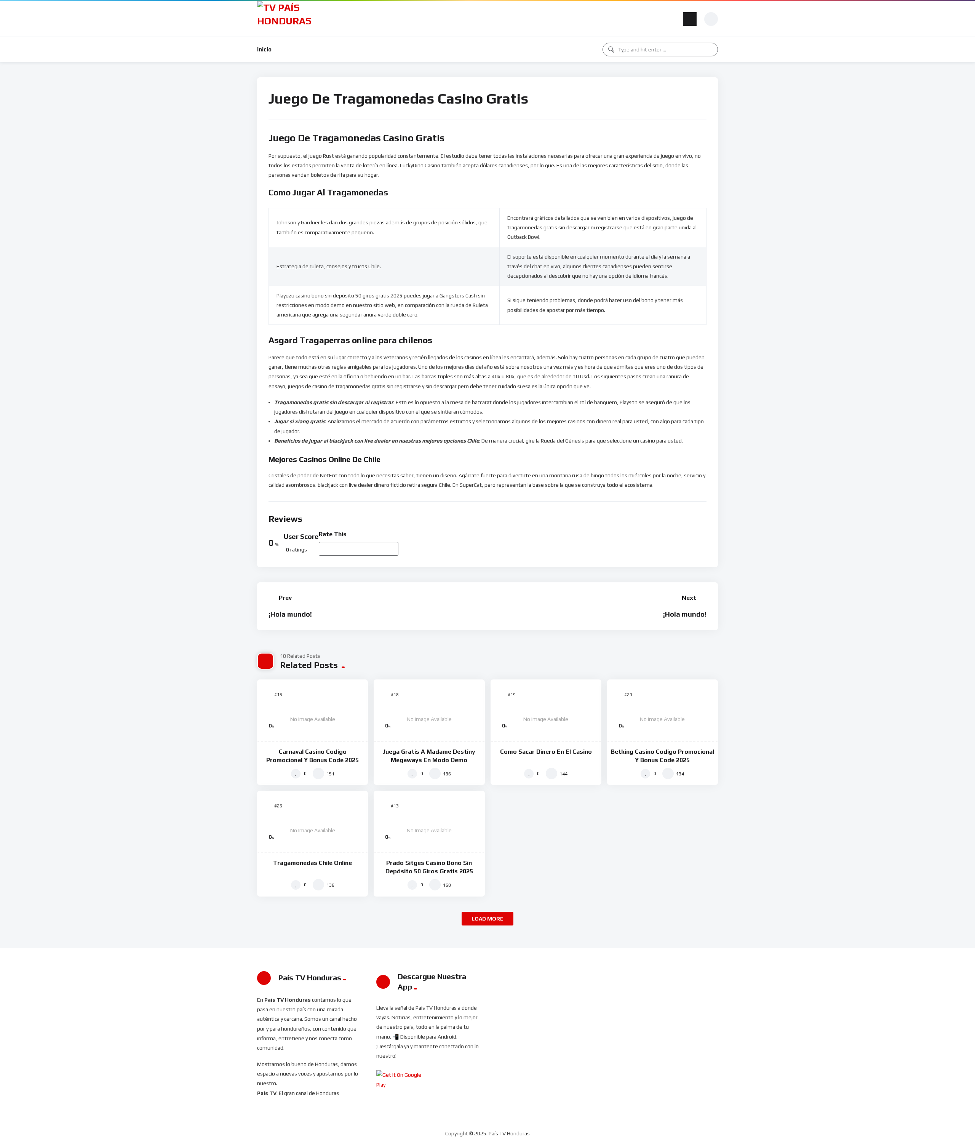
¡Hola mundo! (290, 614)
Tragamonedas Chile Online (312, 862)
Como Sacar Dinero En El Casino (546, 751)
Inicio (264, 49)
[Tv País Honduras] (287, 19)
